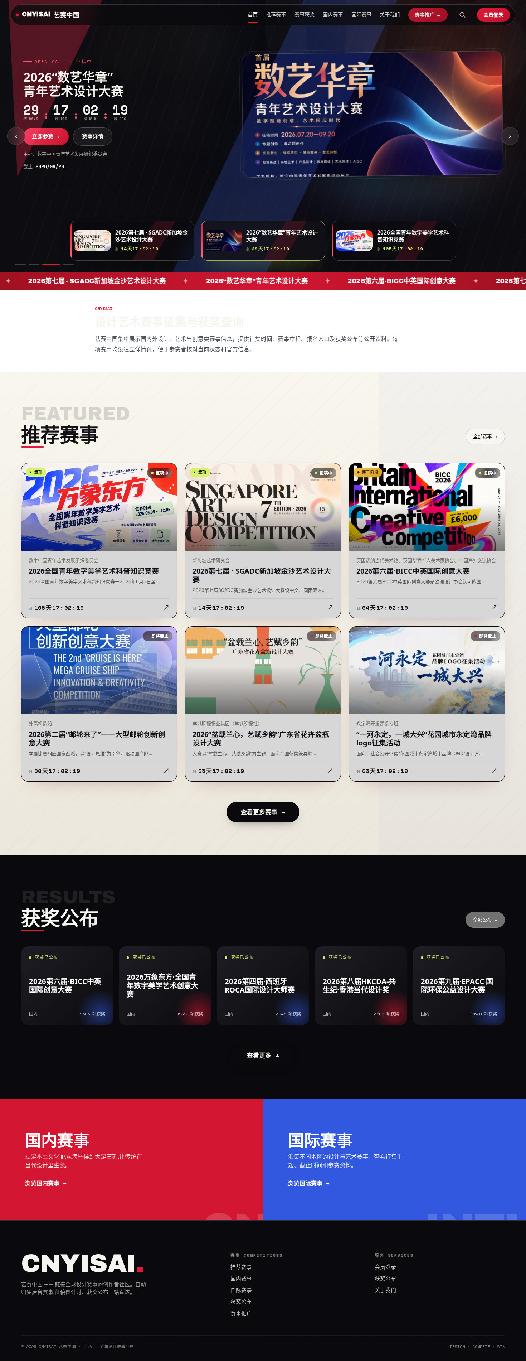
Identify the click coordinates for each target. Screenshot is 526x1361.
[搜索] (462, 14)
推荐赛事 (276, 14)
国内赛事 (333, 14)
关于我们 (390, 14)
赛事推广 (241, 1313)
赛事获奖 (304, 14)
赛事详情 (92, 136)
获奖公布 (241, 1301)
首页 (253, 14)
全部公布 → (485, 919)
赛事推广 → (428, 14)
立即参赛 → (46, 136)
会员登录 (493, 14)
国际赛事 (361, 14)
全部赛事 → (485, 436)
